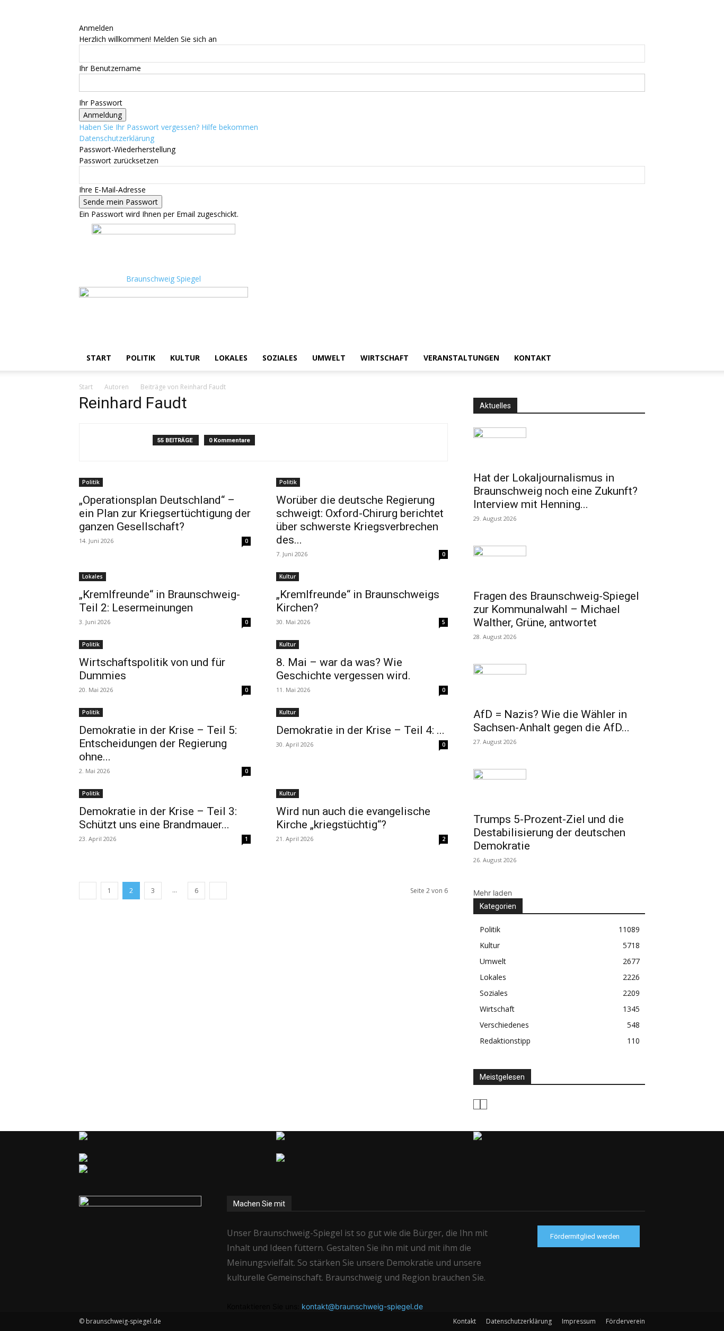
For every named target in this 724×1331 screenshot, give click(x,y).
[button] (632, 300)
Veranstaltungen (461, 358)
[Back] (82, 17)
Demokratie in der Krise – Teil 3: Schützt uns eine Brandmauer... (158, 818)
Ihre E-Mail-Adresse (112, 190)
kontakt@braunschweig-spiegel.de (362, 1306)
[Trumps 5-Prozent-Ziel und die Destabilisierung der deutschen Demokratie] (559, 787)
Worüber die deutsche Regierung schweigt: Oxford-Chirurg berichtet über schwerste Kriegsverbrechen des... (360, 520)
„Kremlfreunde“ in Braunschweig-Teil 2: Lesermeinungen (159, 601)
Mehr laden (492, 892)
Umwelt (329, 358)
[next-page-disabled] (483, 1104)
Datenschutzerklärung (116, 138)
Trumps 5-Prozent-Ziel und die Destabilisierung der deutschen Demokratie (549, 832)
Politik (140, 358)
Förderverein (625, 1321)
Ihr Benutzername (110, 68)
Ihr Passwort (100, 103)
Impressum (579, 1321)
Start (98, 358)
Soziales (279, 358)
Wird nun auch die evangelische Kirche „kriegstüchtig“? (353, 818)
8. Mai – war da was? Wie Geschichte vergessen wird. (343, 669)
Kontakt (532, 358)
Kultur (185, 358)
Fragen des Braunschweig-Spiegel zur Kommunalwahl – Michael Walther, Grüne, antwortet (556, 609)
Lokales (231, 358)
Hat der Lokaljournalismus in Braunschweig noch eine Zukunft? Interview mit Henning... (555, 491)
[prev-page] (87, 890)
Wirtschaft (384, 358)
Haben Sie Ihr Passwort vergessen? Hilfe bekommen (168, 127)
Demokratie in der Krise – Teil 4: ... (360, 730)
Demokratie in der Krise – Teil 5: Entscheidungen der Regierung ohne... (158, 743)
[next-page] (218, 890)
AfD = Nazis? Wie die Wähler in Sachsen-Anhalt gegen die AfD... (551, 721)
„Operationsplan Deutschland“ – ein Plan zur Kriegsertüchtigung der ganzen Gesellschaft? (165, 513)
